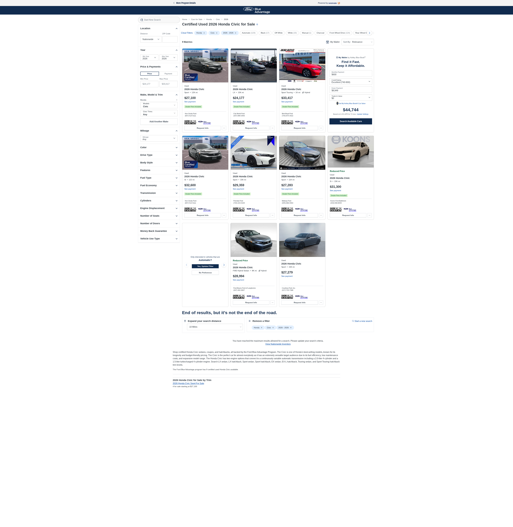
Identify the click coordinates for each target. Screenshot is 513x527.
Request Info (203, 128)
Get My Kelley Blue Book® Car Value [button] (352, 103)
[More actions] (224, 128)
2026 (226, 19)
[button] (149, 74)
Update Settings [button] (362, 114)
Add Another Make (158, 121)
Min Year (146, 56)
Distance (144, 34)
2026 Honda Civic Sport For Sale (188, 383)
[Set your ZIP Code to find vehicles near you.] (257, 24)
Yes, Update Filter (205, 266)
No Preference (205, 273)
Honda (209, 19)
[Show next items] (369, 33)
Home (184, 19)
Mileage (146, 137)
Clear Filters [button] (187, 33)
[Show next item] (223, 264)
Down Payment (337, 88)
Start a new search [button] (363, 321)
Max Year (165, 56)
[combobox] (159, 20)
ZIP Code (166, 34)
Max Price (164, 79)
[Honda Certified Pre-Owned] (204, 122)
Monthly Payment (338, 72)
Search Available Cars (351, 121)
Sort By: (347, 42)
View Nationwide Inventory (278, 344)
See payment (190, 102)
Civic (218, 19)
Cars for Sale (196, 19)
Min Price (144, 79)
